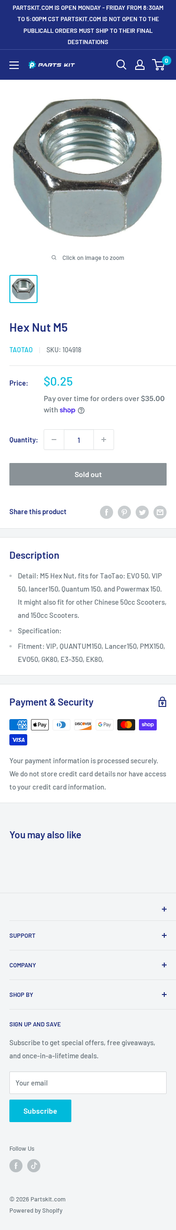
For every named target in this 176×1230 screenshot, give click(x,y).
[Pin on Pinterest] (124, 511)
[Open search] (121, 65)
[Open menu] (14, 65)
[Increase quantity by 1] (104, 439)
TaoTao (21, 350)
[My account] (140, 65)
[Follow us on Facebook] (16, 1165)
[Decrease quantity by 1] (54, 439)
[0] (159, 64)
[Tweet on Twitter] (142, 511)
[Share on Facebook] (106, 511)
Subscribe (40, 1110)
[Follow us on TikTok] (33, 1165)
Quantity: (23, 439)
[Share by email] (160, 511)
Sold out (88, 474)
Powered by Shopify (35, 1210)
